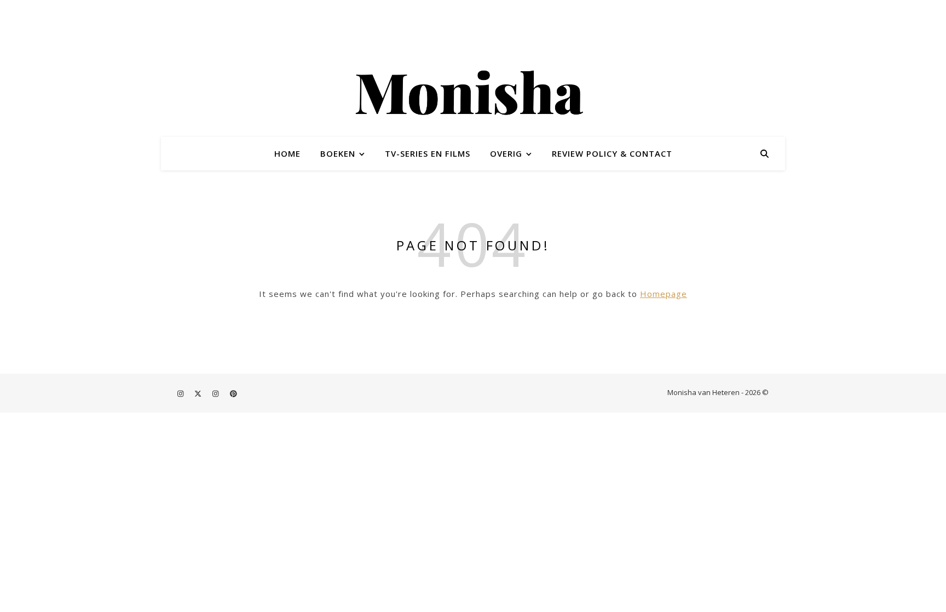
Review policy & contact (612, 153)
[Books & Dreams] (473, 95)
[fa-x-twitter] (198, 393)
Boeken (337, 153)
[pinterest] (233, 393)
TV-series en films (427, 153)
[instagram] (181, 393)
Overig (506, 153)
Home (287, 153)
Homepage (663, 293)
